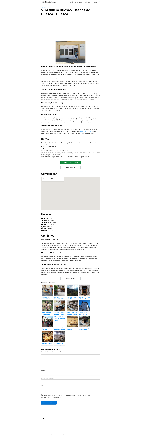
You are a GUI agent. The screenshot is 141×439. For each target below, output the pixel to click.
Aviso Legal (46, 415)
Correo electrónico (48, 378)
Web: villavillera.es (70, 167)
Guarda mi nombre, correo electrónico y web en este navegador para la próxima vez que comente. (69, 396)
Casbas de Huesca (46, 7)
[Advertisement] (70, 28)
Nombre (44, 370)
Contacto (94, 2)
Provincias (87, 2)
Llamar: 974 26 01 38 (70, 162)
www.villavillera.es (85, 131)
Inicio (71, 2)
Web (42, 385)
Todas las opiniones (70, 278)
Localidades (78, 2)
